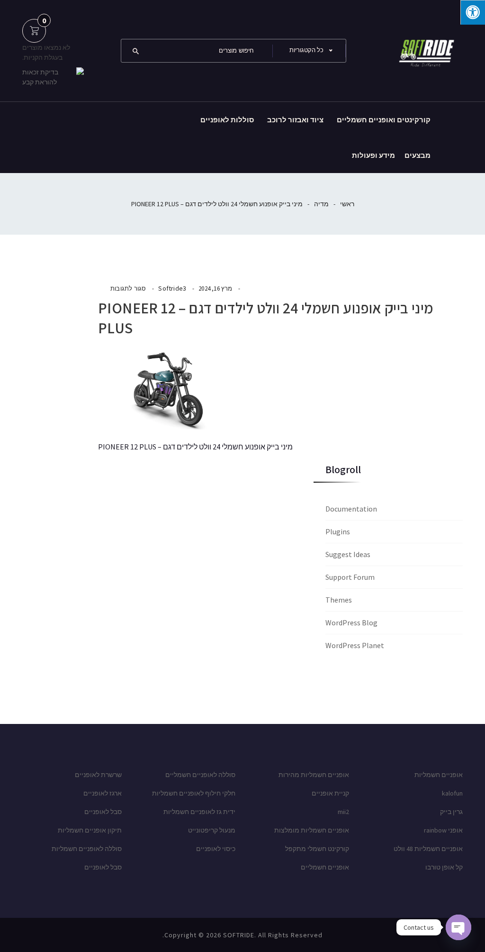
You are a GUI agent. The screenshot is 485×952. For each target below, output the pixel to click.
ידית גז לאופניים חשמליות (199, 811)
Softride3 (172, 288)
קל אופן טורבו (444, 867)
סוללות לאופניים (227, 119)
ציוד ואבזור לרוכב (295, 119)
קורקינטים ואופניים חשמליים (384, 119)
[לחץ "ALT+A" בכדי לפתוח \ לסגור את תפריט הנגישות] (472, 12)
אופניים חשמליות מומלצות (311, 830)
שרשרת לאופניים (98, 774)
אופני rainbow (443, 830)
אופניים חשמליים (325, 867)
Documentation (351, 508)
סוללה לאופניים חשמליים (200, 774)
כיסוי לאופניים (215, 848)
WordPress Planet (354, 645)
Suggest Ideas (347, 554)
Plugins (337, 531)
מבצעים (417, 155)
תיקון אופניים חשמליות (90, 830)
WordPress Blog (351, 622)
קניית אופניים (330, 793)
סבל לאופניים (103, 811)
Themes (338, 599)
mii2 (343, 811)
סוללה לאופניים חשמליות (87, 848)
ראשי (347, 204)
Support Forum (350, 577)
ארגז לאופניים (102, 793)
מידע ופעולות (373, 155)
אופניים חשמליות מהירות (313, 774)
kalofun (452, 793)
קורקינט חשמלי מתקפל (317, 848)
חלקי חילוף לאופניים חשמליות (193, 793)
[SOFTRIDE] (425, 50)
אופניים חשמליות (438, 774)
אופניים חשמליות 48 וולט (428, 848)
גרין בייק (451, 811)
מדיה (321, 204)
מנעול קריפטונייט (211, 830)
